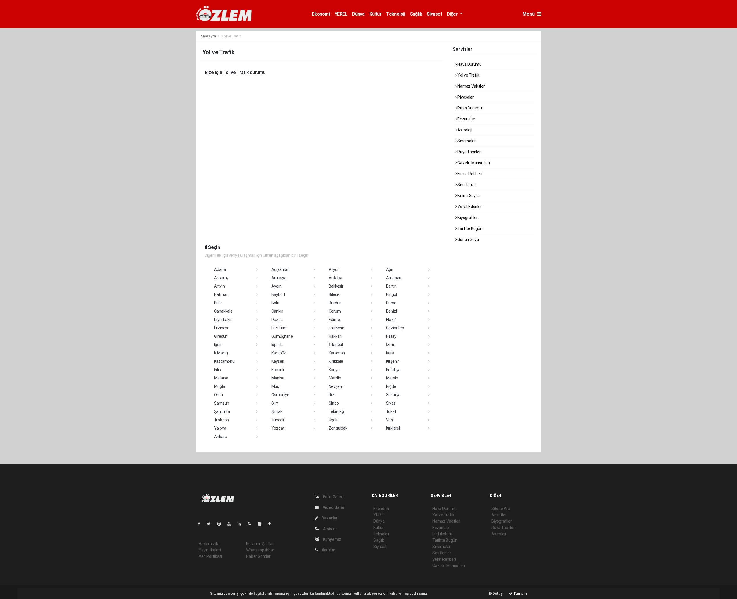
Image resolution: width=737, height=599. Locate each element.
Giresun (221, 336)
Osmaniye (280, 394)
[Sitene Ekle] (272, 523)
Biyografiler (467, 217)
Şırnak (276, 411)
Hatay (391, 336)
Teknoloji (395, 14)
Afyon (334, 269)
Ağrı (389, 269)
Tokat (391, 411)
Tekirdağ (336, 411)
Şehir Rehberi (444, 559)
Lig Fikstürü (442, 534)
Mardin (335, 378)
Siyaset (434, 14)
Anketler (498, 515)
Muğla (219, 386)
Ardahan (394, 277)
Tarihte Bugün (469, 228)
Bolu (275, 303)
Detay (497, 593)
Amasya (278, 277)
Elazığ (391, 319)
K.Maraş (221, 353)
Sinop (334, 403)
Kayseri (277, 361)
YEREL (341, 14)
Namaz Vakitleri (471, 86)
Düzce (277, 319)
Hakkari (335, 336)
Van (389, 419)
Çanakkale (223, 311)
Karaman (337, 353)
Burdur (335, 303)
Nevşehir (336, 386)
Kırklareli (393, 428)
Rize (333, 394)
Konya (334, 369)
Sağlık (416, 14)
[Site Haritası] (262, 523)
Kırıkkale (336, 361)
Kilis (217, 369)
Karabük (278, 353)
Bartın (391, 286)
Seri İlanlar (466, 184)
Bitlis (218, 303)
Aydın (276, 286)
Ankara (220, 436)
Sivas (391, 403)
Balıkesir (336, 286)
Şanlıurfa (222, 411)
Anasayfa (208, 36)
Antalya (336, 277)
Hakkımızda (209, 543)
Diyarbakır (223, 319)
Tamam (520, 593)
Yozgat (277, 428)
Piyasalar (465, 97)
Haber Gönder (258, 556)
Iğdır (218, 344)
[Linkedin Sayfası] (242, 523)
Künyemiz (331, 539)
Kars (390, 353)
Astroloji (464, 130)
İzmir (390, 344)
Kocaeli (277, 369)
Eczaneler (466, 119)
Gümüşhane (282, 336)
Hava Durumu (469, 64)
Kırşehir (392, 361)
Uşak (333, 419)
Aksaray (221, 277)
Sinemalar (441, 546)
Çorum (335, 311)
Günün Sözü (468, 239)
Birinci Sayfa (468, 195)
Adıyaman (280, 269)
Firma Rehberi (469, 173)
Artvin (219, 286)
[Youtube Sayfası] (231, 523)
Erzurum (279, 328)
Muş (275, 386)
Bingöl (391, 294)
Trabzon (221, 419)
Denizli (392, 311)
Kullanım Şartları (260, 543)
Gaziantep (395, 328)
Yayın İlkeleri (210, 550)
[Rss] (252, 523)
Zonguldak (338, 428)
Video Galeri (333, 507)
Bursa (391, 303)
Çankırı (277, 311)
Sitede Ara (500, 508)
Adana (220, 269)
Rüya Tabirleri (469, 152)
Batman (221, 294)
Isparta (277, 344)
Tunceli (277, 419)
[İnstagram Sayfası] (221, 523)
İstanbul (336, 344)
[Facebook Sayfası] (201, 523)
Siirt (274, 403)
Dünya (358, 14)
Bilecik (334, 294)
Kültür (375, 14)
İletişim (328, 550)
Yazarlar (329, 518)
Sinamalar (466, 141)
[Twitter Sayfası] (211, 523)
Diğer (453, 14)
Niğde (391, 386)
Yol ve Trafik (468, 75)
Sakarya (393, 394)
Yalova (220, 428)
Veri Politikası (210, 556)
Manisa (277, 378)
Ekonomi (321, 14)
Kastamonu (224, 361)
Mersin (392, 378)
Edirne (334, 319)
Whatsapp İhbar (260, 550)
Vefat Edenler (469, 206)
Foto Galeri (333, 496)
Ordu (218, 394)
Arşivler (329, 528)
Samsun (221, 403)
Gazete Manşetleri (473, 162)
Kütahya (393, 369)
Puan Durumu (469, 108)
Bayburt (278, 294)
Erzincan (221, 328)
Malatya (221, 378)
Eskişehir (336, 328)
